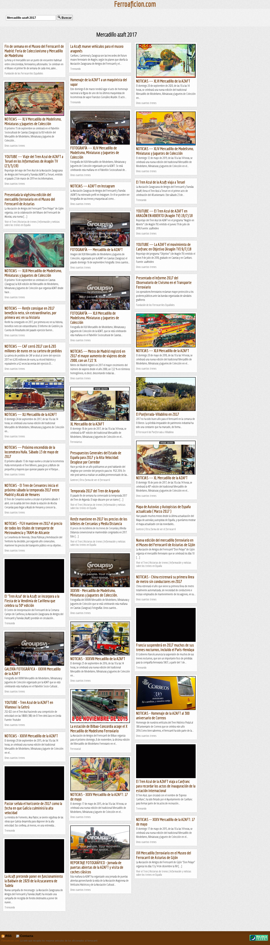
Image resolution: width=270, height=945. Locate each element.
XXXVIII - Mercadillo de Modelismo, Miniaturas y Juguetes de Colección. (94, 592)
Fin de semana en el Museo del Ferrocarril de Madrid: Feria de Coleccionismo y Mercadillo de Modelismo (34, 51)
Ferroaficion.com (10, 940)
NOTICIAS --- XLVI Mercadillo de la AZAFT (163, 81)
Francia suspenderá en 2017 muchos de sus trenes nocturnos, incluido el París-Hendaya (165, 647)
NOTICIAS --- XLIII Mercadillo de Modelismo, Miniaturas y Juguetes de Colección (33, 273)
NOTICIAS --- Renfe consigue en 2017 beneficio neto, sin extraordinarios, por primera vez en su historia (30, 313)
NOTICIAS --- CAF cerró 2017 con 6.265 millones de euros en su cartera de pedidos (33, 348)
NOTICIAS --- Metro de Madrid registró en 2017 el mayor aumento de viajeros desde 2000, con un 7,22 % (98, 356)
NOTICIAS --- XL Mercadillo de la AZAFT (162, 477)
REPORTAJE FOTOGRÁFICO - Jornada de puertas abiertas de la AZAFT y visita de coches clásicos (96, 867)
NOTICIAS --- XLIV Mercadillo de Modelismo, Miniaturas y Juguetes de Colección (165, 150)
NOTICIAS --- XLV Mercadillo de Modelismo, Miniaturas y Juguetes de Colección (33, 121)
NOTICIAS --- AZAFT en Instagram (92, 186)
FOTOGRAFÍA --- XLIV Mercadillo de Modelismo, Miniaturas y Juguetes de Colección (94, 152)
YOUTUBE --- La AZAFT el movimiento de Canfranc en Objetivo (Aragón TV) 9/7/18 (163, 246)
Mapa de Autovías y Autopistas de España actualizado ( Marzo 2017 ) (163, 508)
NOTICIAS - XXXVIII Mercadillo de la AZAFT (97, 658)
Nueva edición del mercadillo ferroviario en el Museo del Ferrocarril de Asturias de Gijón (165, 542)
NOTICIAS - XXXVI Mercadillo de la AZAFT (31, 735)
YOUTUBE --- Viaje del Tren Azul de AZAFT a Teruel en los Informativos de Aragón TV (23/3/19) (34, 161)
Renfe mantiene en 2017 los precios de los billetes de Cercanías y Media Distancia (98, 521)
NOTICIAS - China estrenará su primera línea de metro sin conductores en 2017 (165, 579)
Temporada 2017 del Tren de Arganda (95, 490)
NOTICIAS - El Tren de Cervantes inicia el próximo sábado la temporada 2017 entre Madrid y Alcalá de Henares (32, 490)
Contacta (26, 936)
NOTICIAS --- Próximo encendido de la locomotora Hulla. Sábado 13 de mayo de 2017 (31, 452)
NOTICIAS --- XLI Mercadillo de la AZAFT (31, 414)
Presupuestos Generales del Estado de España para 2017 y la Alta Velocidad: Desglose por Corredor (95, 457)
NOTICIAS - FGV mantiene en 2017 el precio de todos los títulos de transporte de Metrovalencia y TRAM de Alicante (33, 528)
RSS (8, 936)
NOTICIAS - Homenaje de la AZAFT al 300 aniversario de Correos (163, 715)
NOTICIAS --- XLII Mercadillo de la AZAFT (162, 350)
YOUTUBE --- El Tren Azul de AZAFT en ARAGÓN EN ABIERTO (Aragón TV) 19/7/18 (164, 213)
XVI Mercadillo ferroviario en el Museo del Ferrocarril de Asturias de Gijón (163, 855)
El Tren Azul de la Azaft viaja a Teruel (160, 182)
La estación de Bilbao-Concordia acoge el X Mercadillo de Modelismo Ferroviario (98, 728)
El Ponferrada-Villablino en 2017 (157, 414)
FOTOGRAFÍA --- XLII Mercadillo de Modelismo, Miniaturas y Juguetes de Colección (94, 318)
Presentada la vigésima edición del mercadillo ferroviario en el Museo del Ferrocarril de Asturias (30, 199)
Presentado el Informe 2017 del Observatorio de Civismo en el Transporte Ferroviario (164, 282)
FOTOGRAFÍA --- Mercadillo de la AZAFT (96, 249)
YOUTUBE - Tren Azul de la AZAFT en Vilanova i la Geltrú (29, 704)
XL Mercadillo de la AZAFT (87, 424)
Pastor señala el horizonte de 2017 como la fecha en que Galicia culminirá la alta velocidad (33, 808)
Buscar (66, 17)
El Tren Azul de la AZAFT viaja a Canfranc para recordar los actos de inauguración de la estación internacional (165, 786)
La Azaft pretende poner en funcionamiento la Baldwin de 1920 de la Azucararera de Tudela (34, 881)
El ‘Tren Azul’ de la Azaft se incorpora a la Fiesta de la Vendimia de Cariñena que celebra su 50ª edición (32, 601)
